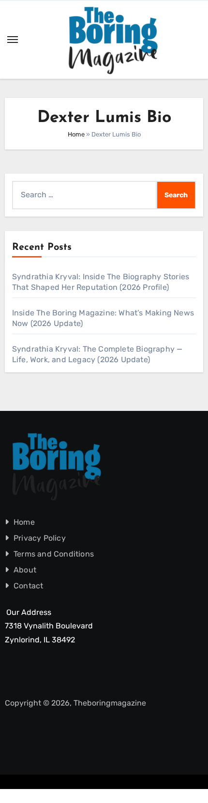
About (25, 569)
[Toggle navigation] (12, 39)
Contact (28, 585)
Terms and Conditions (54, 553)
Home (76, 134)
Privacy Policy (40, 538)
